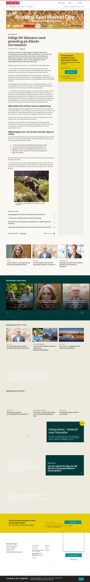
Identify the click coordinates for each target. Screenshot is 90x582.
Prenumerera (71, 6)
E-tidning (66, 6)
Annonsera (77, 6)
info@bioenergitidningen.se (14, 552)
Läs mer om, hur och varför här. (46, 579)
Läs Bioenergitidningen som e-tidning (38, 551)
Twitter (47, 548)
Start (7, 6)
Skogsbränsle (12, 6)
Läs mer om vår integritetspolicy (69, 78)
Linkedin (47, 545)
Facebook (47, 550)
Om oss (82, 6)
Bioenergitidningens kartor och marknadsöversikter (37, 554)
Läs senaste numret (73, 555)
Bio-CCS (24, 6)
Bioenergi (22, 48)
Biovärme (19, 6)
